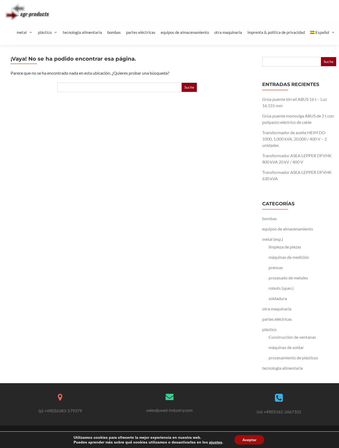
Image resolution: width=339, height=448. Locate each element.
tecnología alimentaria (82, 32)
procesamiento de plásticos (293, 357)
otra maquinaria (228, 32)
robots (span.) (281, 288)
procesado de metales (288, 277)
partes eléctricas (140, 32)
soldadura (278, 298)
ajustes (215, 442)
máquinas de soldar (286, 347)
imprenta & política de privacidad (276, 32)
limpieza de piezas (285, 246)
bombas (114, 32)
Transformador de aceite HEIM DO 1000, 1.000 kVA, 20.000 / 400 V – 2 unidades (294, 139)
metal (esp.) (272, 239)
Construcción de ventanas (292, 337)
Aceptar (249, 440)
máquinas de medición (289, 257)
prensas (276, 267)
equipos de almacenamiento (185, 32)
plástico (45, 32)
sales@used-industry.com (169, 410)
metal (22, 32)
